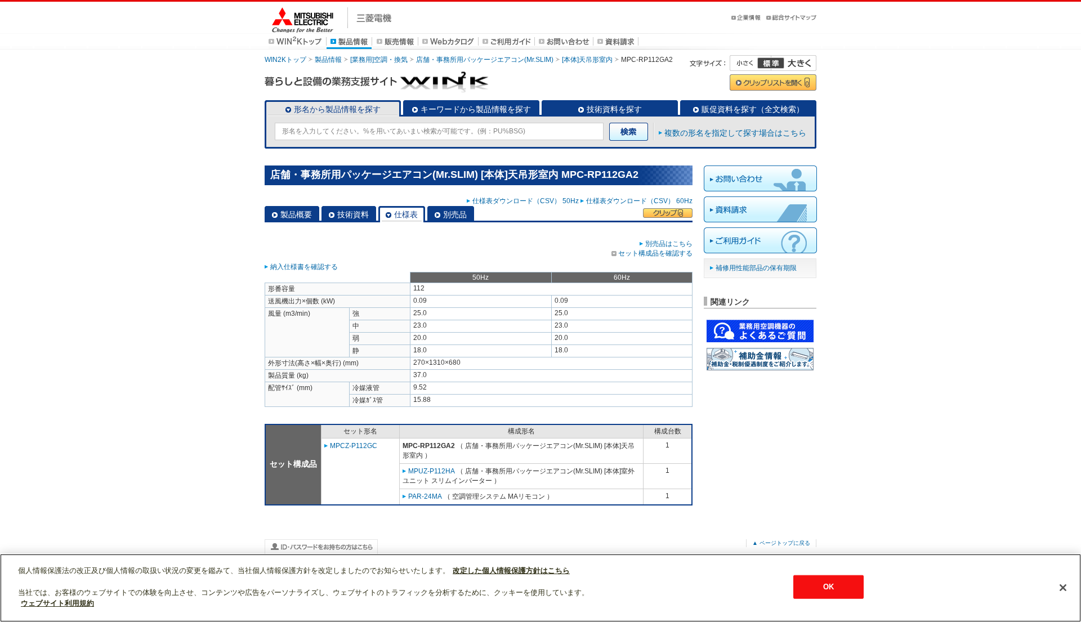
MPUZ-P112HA (431, 471)
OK (828, 587)
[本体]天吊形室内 (587, 60)
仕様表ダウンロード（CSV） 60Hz (639, 201)
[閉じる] (1063, 587)
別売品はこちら (669, 244)
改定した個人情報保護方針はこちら (511, 570)
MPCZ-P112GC (353, 446)
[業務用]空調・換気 (379, 60)
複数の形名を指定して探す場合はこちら (735, 132)
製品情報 (328, 60)
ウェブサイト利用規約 (57, 603)
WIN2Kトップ (285, 60)
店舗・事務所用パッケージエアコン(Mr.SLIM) (484, 60)
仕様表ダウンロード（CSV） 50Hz (525, 201)
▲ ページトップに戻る (781, 543)
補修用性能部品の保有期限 (756, 268)
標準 (770, 63)
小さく (750, 63)
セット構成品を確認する (655, 253)
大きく (793, 63)
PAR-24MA (425, 496)
